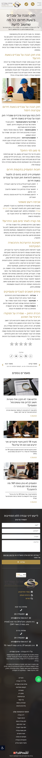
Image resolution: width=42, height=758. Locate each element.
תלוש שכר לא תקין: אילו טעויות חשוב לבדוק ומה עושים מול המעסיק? (22, 402)
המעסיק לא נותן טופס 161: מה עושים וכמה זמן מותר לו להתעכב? (22, 486)
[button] (2, 747)
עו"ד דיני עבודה (34, 27)
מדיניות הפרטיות (8, 555)
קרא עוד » (33, 416)
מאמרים (25, 27)
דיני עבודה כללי (17, 27)
